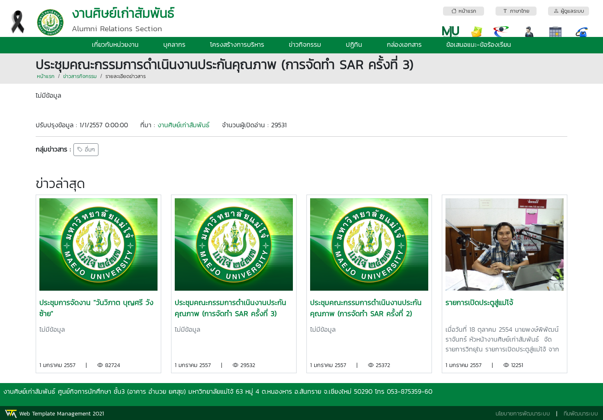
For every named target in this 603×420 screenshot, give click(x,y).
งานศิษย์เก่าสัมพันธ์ (184, 125)
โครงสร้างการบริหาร (237, 44)
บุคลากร (174, 44)
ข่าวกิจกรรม (305, 44)
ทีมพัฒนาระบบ (581, 413)
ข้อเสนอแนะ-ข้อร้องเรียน (478, 44)
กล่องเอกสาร (404, 44)
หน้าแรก (46, 76)
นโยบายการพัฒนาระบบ (523, 413)
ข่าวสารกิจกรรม (80, 76)
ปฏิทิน (354, 44)
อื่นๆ (89, 149)
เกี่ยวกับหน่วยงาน (115, 44)
